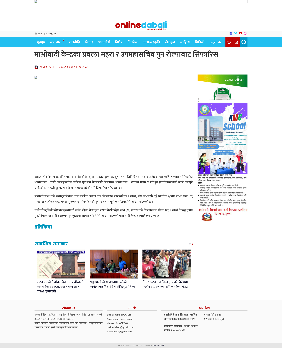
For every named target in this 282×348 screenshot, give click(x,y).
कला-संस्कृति (151, 42)
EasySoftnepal (158, 345)
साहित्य (185, 42)
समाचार (55, 42)
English (215, 42)
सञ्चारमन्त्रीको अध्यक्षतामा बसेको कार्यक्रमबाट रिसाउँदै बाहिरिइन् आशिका (112, 285)
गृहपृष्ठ (41, 42)
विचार (89, 42)
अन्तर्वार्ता (104, 42)
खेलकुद (170, 42)
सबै (190, 244)
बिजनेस (133, 42)
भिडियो (199, 42)
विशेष (118, 42)
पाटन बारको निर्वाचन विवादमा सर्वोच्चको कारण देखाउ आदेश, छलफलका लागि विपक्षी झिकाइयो (60, 287)
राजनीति (74, 42)
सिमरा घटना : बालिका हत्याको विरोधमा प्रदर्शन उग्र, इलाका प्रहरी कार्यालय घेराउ (165, 285)
